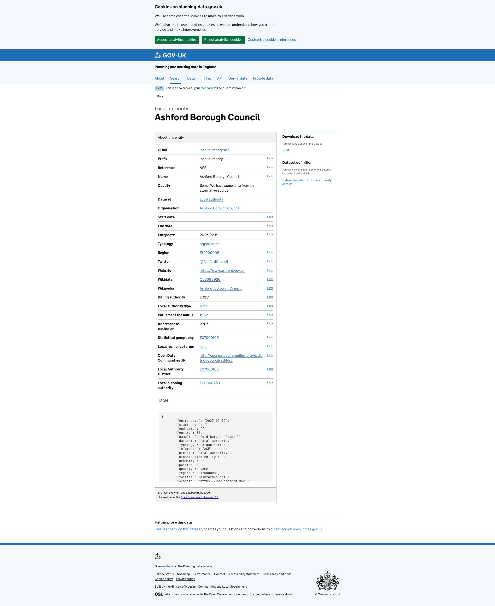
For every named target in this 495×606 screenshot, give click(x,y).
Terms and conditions (277, 574)
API (220, 78)
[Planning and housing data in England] (171, 55)
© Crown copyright (327, 594)
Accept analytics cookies (177, 39)
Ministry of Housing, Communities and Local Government (208, 586)
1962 (204, 315)
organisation (209, 244)
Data (191, 78)
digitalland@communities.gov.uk (297, 529)
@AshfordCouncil (214, 261)
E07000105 (209, 337)
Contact (219, 574)
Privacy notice (185, 579)
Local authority (211, 199)
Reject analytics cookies (223, 39)
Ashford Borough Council (219, 208)
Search (175, 78)
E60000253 (210, 383)
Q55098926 (210, 279)
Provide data (263, 78)
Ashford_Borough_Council (221, 288)
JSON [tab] (163, 401)
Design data (237, 78)
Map (207, 78)
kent (203, 346)
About (159, 78)
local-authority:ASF (215, 150)
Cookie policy (164, 579)
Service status (164, 574)
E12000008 (209, 252)
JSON (286, 150)
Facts (270, 158)
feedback (207, 88)
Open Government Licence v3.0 (230, 594)
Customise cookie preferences (272, 39)
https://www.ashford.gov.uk (222, 270)
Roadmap (183, 574)
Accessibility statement (244, 574)
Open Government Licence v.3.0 (199, 497)
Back (160, 96)
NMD (204, 306)
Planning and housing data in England (185, 67)
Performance (202, 574)
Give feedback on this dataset (178, 529)
